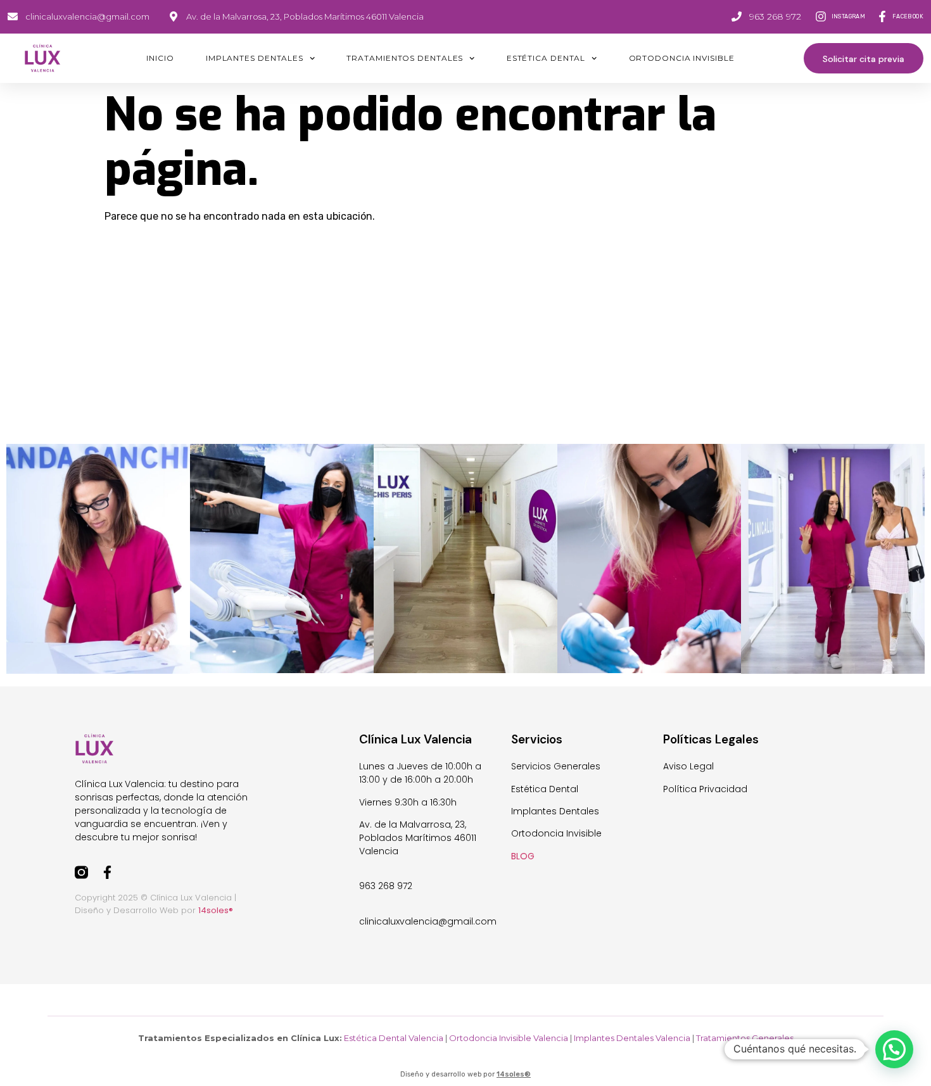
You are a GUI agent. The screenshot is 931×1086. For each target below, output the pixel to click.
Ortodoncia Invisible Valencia (508, 1038)
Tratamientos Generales (745, 1038)
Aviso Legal (688, 766)
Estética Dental (546, 58)
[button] (894, 1049)
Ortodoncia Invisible (682, 58)
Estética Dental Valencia (393, 1038)
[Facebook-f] (107, 872)
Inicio (160, 58)
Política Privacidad (705, 789)
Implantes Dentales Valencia (632, 1038)
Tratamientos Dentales (404, 58)
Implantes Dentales (254, 58)
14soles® (514, 1074)
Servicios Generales (555, 766)
